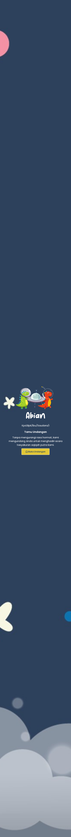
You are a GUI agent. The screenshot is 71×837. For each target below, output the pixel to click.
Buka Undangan (36, 451)
